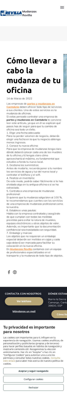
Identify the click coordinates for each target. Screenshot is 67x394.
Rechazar (33, 387)
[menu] (62, 7)
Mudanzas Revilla (21, 249)
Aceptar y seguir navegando (33, 371)
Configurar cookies (33, 379)
